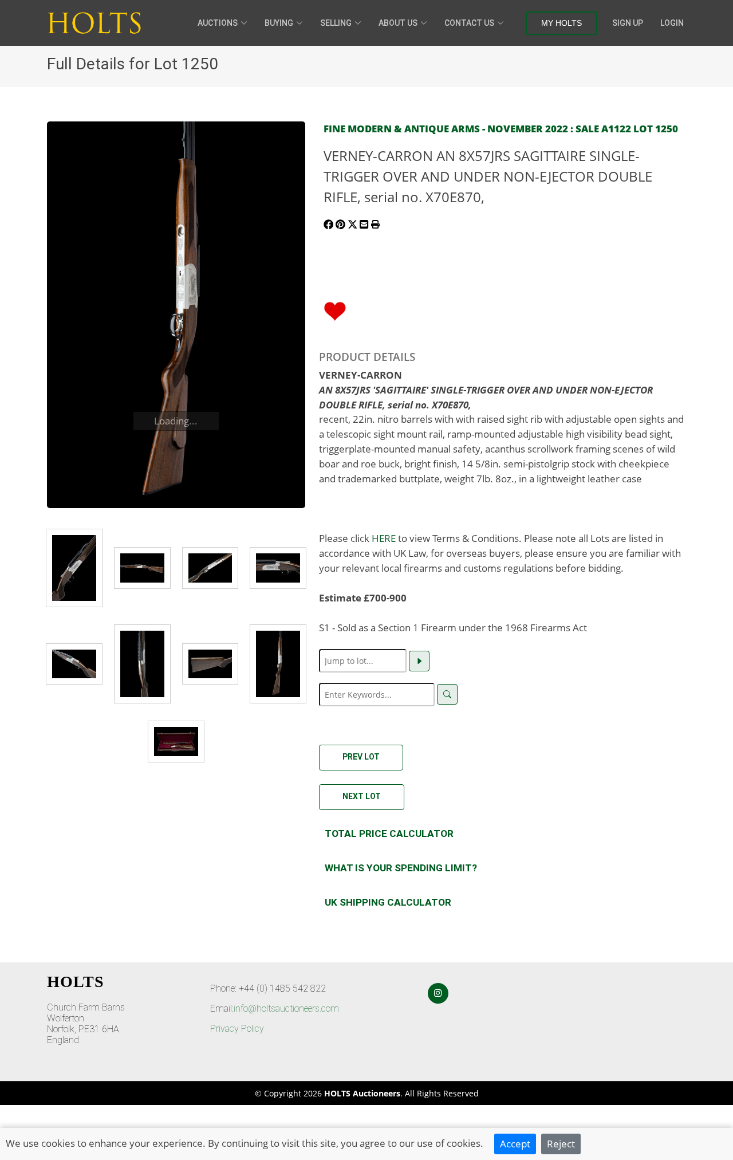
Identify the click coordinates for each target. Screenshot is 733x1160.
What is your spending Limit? (401, 868)
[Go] (419, 661)
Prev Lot (361, 756)
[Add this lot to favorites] (335, 310)
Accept (515, 1143)
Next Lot (361, 796)
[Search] (447, 694)
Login (672, 22)
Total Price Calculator (389, 833)
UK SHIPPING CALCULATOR (388, 902)
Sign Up (627, 22)
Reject (561, 1143)
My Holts (561, 22)
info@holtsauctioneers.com (286, 1008)
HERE (384, 538)
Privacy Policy (237, 1028)
